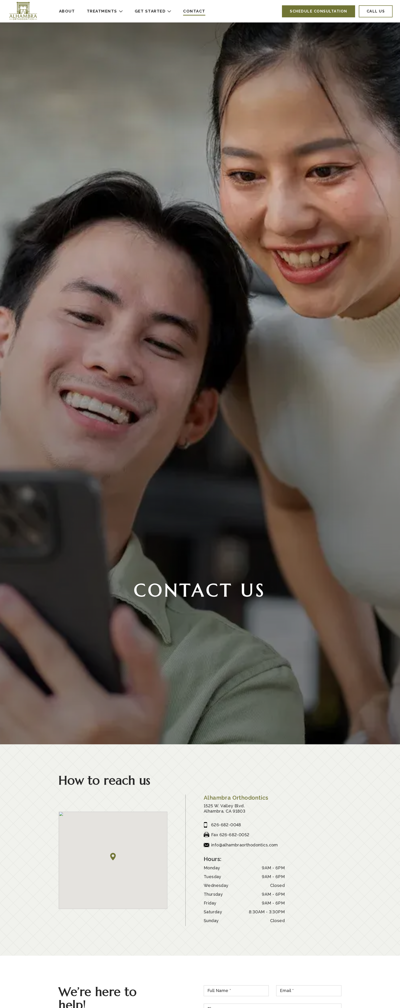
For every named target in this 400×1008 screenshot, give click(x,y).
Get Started (150, 11)
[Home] (23, 11)
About (67, 11)
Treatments (102, 11)
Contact (194, 11)
